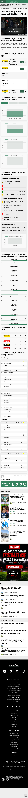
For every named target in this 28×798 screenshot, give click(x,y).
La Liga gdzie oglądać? (14, 692)
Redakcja (7, 761)
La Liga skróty (14, 740)
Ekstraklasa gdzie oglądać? (14, 701)
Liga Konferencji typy (14, 711)
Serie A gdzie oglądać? (14, 693)
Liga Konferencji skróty (14, 735)
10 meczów (13, 103)
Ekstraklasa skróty (14, 748)
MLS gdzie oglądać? (14, 683)
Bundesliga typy (14, 721)
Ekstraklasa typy (14, 724)
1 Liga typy (14, 726)
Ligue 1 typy (14, 722)
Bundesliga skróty (14, 744)
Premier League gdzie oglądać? (14, 690)
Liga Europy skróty (14, 737)
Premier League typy (14, 715)
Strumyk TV (14, 755)
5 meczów (4, 103)
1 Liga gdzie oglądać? (14, 703)
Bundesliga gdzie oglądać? (14, 695)
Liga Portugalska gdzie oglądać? (14, 699)
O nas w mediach (15, 761)
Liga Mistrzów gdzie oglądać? (14, 684)
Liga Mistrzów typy (14, 710)
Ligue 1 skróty (14, 746)
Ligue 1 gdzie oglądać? (14, 697)
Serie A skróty (14, 742)
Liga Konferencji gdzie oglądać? (14, 688)
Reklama (20, 762)
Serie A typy (14, 719)
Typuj (21, 62)
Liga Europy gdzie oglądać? (14, 686)
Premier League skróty (14, 739)
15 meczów (22, 103)
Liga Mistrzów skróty (14, 733)
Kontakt (14, 762)
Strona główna (3, 4)
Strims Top (14, 757)
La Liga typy (14, 717)
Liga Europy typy (14, 713)
